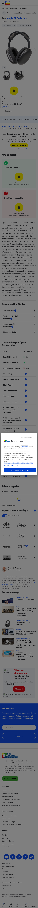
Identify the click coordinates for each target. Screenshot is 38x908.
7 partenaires (24, 446)
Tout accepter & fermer (20, 470)
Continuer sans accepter (26, 437)
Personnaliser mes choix (11, 465)
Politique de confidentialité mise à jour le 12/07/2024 (18, 463)
